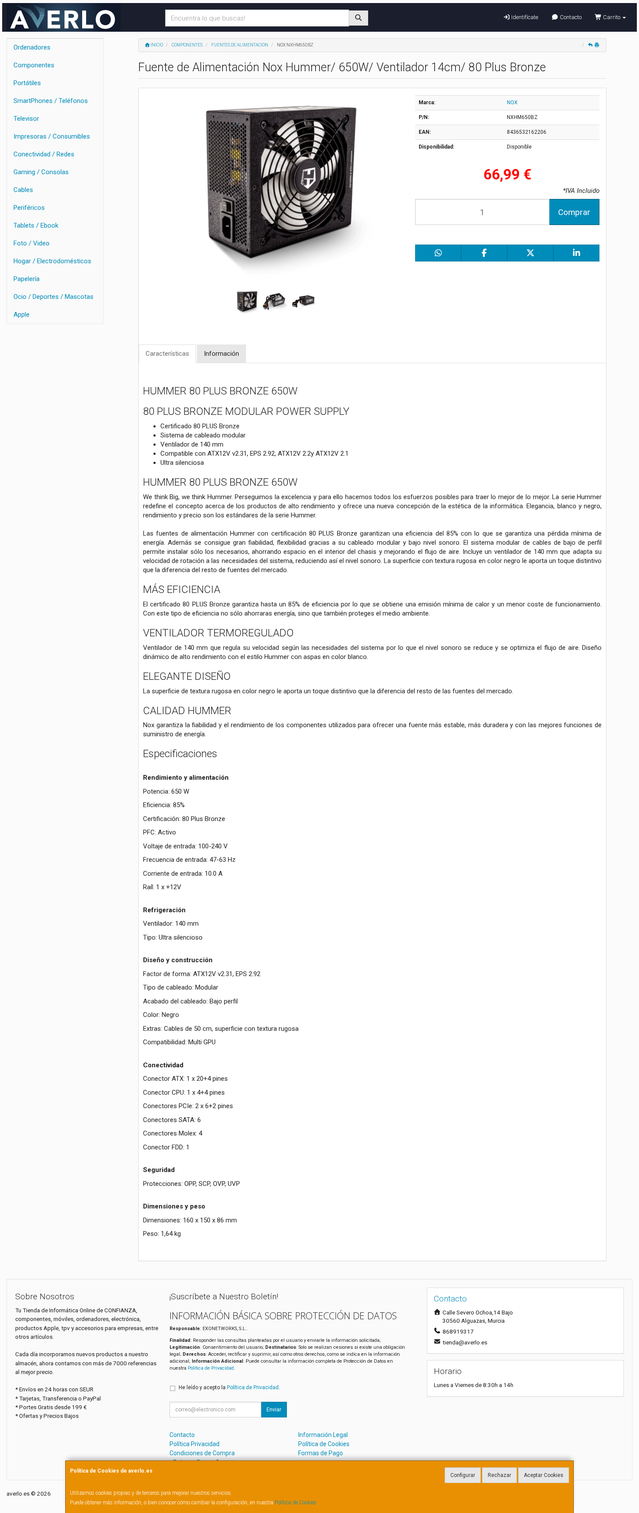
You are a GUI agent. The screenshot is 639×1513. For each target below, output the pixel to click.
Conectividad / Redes (43, 154)
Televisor (26, 118)
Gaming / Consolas (41, 172)
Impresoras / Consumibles (51, 136)
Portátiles (27, 83)
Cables (23, 190)
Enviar (273, 1410)
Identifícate (524, 17)
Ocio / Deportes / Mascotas (53, 297)
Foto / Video (31, 243)
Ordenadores (31, 47)
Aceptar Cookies (543, 1475)
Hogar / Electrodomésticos (52, 261)
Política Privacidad (195, 1443)
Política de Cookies (295, 1503)
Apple (21, 314)
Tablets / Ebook (35, 225)
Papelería (26, 279)
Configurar (462, 1475)
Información (221, 354)
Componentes (33, 65)
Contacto (570, 17)
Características (167, 354)
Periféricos (29, 208)
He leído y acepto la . (229, 1387)
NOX (512, 102)
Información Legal (323, 1434)
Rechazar (499, 1475)
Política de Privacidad (211, 1368)
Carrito (612, 17)
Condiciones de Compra (202, 1453)
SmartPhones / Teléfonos (50, 101)
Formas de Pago (320, 1453)
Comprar (574, 212)
